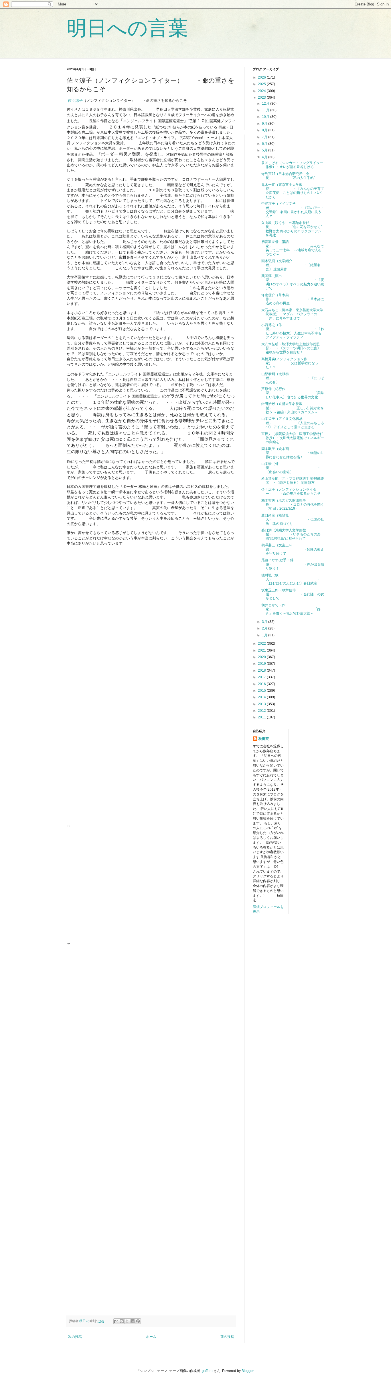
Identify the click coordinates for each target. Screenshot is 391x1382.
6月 (265, 144)
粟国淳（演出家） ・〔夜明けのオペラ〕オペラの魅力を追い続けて (292, 282)
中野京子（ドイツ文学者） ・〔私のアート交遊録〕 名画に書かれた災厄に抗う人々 (292, 210)
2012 (262, 711)
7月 (265, 137)
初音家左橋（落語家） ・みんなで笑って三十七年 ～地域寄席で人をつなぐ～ (292, 248)
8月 (265, 130)
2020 (262, 657)
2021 (262, 650)
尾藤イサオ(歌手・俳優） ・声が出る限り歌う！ (292, 564)
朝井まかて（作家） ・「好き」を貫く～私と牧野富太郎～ (291, 609)
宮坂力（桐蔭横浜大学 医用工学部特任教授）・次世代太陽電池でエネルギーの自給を (292, 438)
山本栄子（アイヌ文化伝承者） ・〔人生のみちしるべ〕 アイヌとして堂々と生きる (292, 423)
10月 (266, 117)
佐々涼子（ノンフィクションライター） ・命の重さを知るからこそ (291, 492)
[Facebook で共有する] (132, 1321)
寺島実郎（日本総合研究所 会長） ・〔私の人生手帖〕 (289, 176)
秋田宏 (263, 739)
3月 (265, 622)
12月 (266, 104)
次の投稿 (75, 1337)
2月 (265, 628)
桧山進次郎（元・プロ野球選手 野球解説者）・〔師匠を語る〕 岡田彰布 (292, 481)
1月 (265, 635)
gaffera (207, 1371)
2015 (262, 691)
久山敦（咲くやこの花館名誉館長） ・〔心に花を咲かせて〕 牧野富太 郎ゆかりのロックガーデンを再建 (292, 229)
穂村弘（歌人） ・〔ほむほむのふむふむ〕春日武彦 (291, 579)
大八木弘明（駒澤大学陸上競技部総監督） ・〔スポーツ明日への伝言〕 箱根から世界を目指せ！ (291, 348)
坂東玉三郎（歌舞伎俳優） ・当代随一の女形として (292, 594)
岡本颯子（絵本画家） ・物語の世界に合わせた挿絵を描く (292, 453)
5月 (265, 150)
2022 (262, 644)
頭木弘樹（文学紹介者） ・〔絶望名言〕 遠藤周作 (291, 265)
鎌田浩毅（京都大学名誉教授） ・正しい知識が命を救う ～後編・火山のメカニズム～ (292, 408)
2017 (262, 677)
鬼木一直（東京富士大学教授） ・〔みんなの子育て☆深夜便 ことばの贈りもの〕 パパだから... (292, 191)
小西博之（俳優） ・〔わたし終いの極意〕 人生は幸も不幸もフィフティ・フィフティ (292, 331)
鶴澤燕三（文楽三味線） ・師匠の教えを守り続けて (292, 549)
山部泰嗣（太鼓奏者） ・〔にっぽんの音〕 (292, 378)
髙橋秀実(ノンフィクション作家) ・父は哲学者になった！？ (289, 363)
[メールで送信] (116, 1321)
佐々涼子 (75, 100)
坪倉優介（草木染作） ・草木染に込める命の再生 (292, 299)
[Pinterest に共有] (138, 1321)
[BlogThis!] (122, 1321)
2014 (262, 697)
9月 (265, 124)
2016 (262, 684)
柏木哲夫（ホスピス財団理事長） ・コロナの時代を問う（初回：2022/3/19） (292, 504)
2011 (262, 717)
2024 (262, 91)
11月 (266, 110)
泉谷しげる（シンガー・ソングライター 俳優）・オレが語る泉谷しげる (294, 165)
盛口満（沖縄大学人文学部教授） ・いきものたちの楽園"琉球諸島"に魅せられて (291, 534)
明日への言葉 (127, 28)
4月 (265, 157)
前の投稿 (227, 1337)
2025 (262, 84)
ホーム (151, 1337)
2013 (262, 704)
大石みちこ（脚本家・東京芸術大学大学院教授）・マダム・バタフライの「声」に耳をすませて (292, 314)
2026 (262, 77)
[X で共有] (127, 1321)
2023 (262, 97)
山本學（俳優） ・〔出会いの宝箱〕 (291, 468)
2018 (262, 670)
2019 (262, 664)
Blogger (248, 1371)
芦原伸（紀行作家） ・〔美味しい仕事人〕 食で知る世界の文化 (292, 393)
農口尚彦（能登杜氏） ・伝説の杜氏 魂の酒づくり (292, 519)
